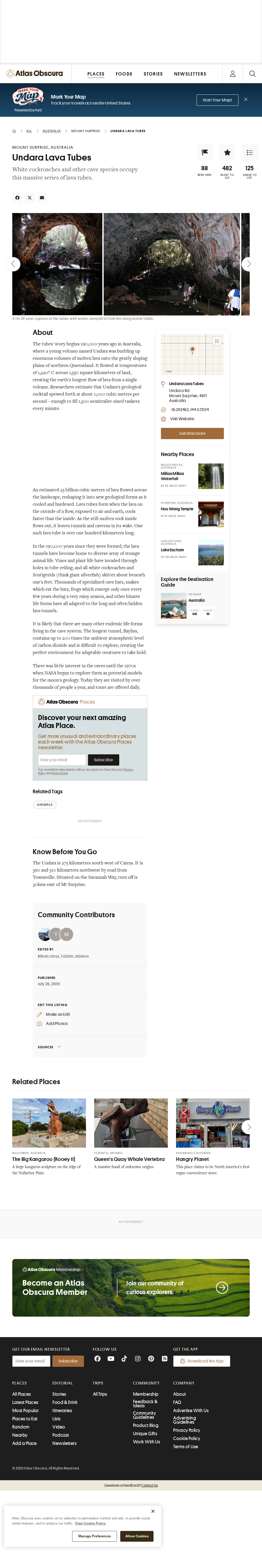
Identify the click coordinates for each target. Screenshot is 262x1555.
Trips (98, 1383)
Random (21, 1427)
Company (183, 1383)
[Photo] (211, 476)
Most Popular (25, 1411)
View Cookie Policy (90, 1523)
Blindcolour (48, 956)
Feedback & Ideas (145, 1404)
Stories (59, 1394)
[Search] (252, 73)
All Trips (100, 1394)
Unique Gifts (145, 1434)
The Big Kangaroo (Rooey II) (43, 1159)
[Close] (153, 1511)
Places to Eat (25, 1419)
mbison (82, 956)
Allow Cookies (137, 1536)
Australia (197, 600)
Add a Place (24, 1443)
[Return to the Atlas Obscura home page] (36, 73)
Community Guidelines (144, 1415)
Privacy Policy (186, 1430)
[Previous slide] (13, 264)
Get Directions (192, 433)
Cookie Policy (186, 1438)
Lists (56, 1419)
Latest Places (25, 1402)
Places (19, 1383)
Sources (45, 1047)
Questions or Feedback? (131, 1485)
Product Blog (145, 1425)
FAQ (177, 1402)
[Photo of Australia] (174, 606)
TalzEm (67, 956)
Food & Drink (65, 1402)
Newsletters (64, 1443)
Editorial (62, 1383)
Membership (146, 1394)
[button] (204, 152)
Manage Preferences (94, 1536)
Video (58, 1427)
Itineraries (62, 1411)
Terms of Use (60, 773)
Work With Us (146, 1442)
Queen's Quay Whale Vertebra (129, 1159)
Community (146, 1383)
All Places (21, 1394)
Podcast (60, 1435)
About (179, 1394)
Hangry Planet (192, 1159)
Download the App (206, 1361)
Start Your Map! (217, 100)
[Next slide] (249, 264)
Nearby (20, 1435)
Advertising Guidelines (184, 1420)
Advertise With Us (191, 1411)
